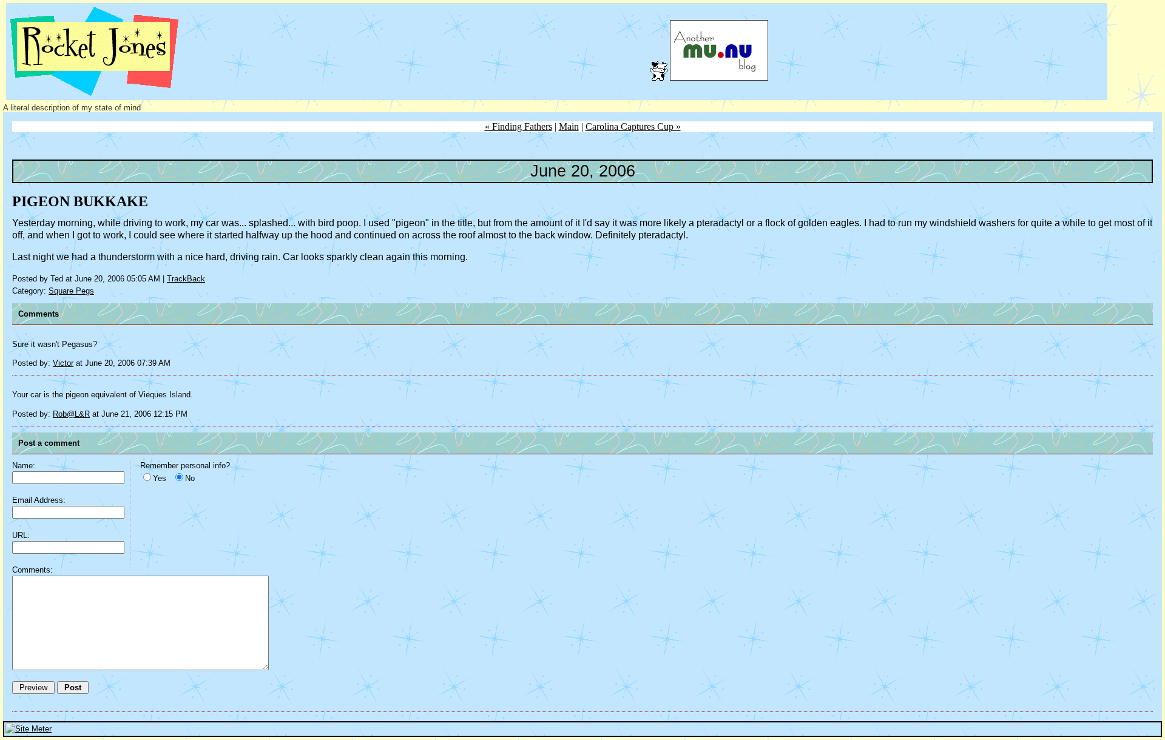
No (190, 478)
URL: (21, 535)
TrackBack (186, 278)
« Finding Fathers (518, 126)
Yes (159, 478)
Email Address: (39, 500)
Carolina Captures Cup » (633, 126)
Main (569, 126)
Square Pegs (71, 290)
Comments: (32, 569)
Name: (23, 465)
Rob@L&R (71, 414)
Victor (63, 363)
